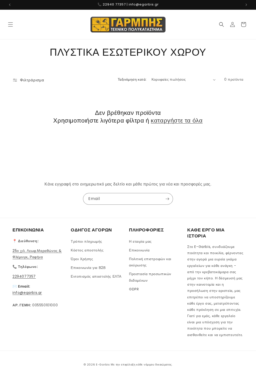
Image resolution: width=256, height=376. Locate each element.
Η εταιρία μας (140, 241)
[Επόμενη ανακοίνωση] (246, 4)
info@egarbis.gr (27, 292)
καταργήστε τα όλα (176, 120)
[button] (10, 24)
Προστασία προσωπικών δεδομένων (150, 277)
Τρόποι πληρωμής (86, 241)
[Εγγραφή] (167, 199)
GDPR (134, 289)
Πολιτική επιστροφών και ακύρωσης (150, 262)
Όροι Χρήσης (82, 258)
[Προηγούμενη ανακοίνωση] (9, 4)
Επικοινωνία (139, 250)
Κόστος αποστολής (87, 250)
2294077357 (24, 276)
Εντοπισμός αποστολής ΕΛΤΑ (96, 276)
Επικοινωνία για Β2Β (88, 267)
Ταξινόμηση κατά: (132, 79)
